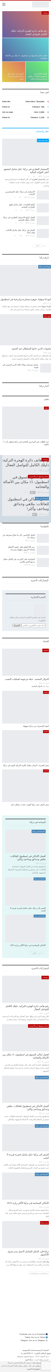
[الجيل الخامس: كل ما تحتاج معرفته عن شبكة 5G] (43, 538)
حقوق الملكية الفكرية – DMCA (39, 1353)
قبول (38, 1369)
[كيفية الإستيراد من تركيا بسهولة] (25, 707)
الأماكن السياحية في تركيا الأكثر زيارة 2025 (28, 1203)
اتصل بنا (24, 1353)
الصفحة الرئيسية (42, 1350)
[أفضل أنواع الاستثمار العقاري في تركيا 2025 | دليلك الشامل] (43, 220)
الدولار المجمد (37, 686)
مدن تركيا (44, 1223)
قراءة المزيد (32, 1369)
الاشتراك (16, 625)
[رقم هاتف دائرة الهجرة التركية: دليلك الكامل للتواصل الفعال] (25, 24)
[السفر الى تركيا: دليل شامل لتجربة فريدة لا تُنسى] (14, 72)
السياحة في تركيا (42, 499)
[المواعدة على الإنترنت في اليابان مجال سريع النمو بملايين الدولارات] (43, 562)
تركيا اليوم (29, 1360)
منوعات (45, 13)
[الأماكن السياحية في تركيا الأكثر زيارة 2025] (25, 929)
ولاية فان (45, 1262)
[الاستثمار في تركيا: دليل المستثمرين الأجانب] (43, 195)
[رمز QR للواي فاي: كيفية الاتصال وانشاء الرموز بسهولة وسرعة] (43, 550)
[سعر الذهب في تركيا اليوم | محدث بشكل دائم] (25, 785)
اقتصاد (45, 650)
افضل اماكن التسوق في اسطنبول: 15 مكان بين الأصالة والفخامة (26, 482)
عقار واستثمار (43, 140)
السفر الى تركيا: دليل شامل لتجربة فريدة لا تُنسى (15, 76)
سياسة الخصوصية (29, 1350)
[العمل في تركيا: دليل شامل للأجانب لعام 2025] (43, 233)
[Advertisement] (25, 1307)
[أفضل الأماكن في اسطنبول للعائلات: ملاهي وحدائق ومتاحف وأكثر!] (37, 72)
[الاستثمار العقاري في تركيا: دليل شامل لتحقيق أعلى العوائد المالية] (25, 152)
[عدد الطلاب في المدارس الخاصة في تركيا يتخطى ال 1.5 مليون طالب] (25, 423)
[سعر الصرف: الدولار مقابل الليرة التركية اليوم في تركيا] (25, 746)
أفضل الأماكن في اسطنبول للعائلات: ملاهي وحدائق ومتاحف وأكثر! (37, 76)
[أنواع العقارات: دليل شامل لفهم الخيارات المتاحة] (43, 207)
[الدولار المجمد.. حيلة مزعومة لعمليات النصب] (25, 662)
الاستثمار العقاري (38, 179)
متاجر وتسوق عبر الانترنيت (38, 476)
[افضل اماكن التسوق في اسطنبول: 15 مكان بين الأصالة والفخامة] (25, 50)
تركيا (32, 1016)
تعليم (46, 408)
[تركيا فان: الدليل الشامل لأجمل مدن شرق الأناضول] (25, 1234)
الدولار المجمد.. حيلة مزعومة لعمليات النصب (27, 679)
